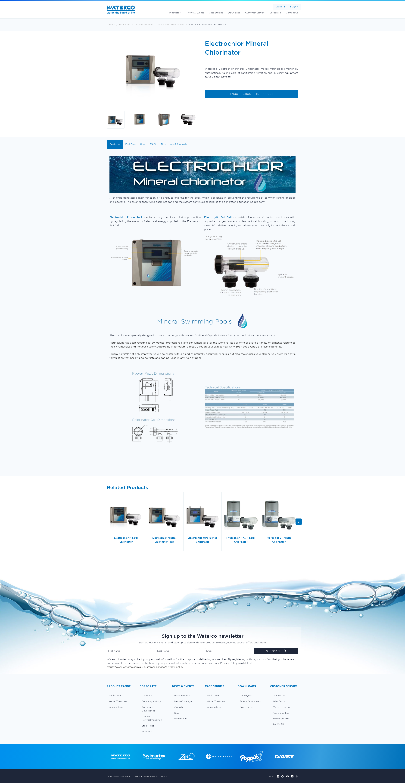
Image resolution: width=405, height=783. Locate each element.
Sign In (295, 7)
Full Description (135, 144)
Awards (178, 707)
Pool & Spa (124, 24)
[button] (299, 522)
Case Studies (216, 12)
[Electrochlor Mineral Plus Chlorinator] (202, 515)
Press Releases (182, 695)
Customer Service (255, 12)
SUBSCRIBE (274, 651)
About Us (147, 695)
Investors (147, 731)
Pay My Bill (278, 724)
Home (112, 24)
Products (174, 12)
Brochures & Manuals (174, 144)
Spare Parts (246, 707)
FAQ (153, 144)
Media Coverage (183, 701)
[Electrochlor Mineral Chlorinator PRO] (164, 515)
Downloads (234, 12)
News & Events (196, 12)
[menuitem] (121, 695)
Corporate (275, 12)
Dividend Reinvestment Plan (152, 718)
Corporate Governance (148, 709)
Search (279, 7)
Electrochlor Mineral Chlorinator (207, 24)
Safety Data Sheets (250, 701)
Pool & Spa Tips (280, 713)
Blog (176, 713)
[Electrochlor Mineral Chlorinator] (126, 515)
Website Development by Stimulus (151, 776)
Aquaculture (116, 707)
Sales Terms (278, 701)
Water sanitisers (144, 24)
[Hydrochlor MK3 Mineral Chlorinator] (241, 515)
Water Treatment (118, 701)
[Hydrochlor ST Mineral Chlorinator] (279, 515)
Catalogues (246, 695)
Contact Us (292, 12)
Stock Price (148, 725)
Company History (151, 701)
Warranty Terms (281, 707)
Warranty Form (280, 718)
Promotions (180, 718)
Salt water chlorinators (171, 24)
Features (114, 144)
